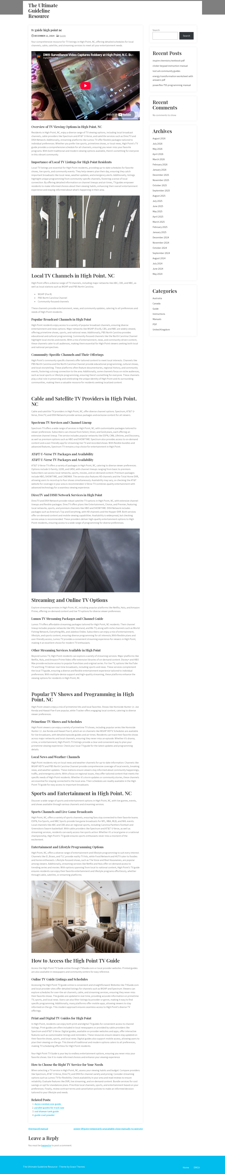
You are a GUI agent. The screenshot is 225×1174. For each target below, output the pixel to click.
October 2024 (160, 247)
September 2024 (161, 253)
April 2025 (158, 216)
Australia (157, 298)
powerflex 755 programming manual (172, 85)
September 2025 (161, 190)
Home (186, 1167)
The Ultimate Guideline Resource (43, 10)
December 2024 (161, 237)
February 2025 (160, 227)
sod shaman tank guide (46, 1111)
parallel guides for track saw (49, 1107)
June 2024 (158, 268)
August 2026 (159, 138)
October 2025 (160, 185)
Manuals (157, 319)
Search (156, 30)
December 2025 (161, 175)
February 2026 (160, 164)
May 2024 (157, 274)
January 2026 (159, 169)
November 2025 (161, 180)
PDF (155, 324)
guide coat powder (44, 1115)
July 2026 (157, 143)
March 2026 (159, 159)
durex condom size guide (47, 1104)
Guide (63, 35)
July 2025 (157, 201)
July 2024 (157, 263)
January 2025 (159, 232)
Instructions (159, 314)
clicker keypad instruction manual (170, 65)
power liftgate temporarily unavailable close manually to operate (108, 1128)
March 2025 (159, 221)
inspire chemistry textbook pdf (169, 60)
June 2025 (158, 206)
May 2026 (157, 148)
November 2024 (161, 242)
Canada (156, 303)
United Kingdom (161, 329)
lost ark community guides (166, 71)
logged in (46, 1145)
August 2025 (159, 195)
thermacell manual (38, 1128)
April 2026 (158, 154)
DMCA (197, 1167)
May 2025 (157, 211)
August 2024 (159, 258)
